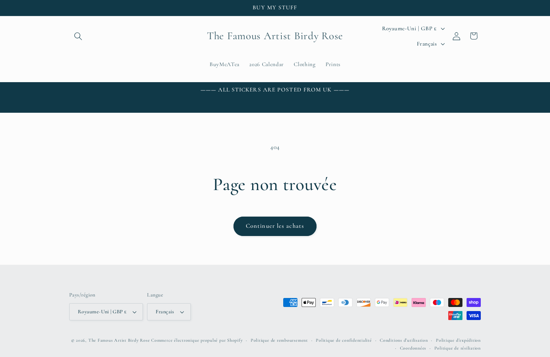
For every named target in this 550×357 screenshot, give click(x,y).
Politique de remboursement (279, 340)
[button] (78, 36)
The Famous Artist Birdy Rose (119, 340)
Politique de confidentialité (344, 340)
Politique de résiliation (457, 348)
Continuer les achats (275, 226)
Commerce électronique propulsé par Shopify (196, 340)
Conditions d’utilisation (404, 340)
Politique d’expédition (458, 340)
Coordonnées (413, 348)
